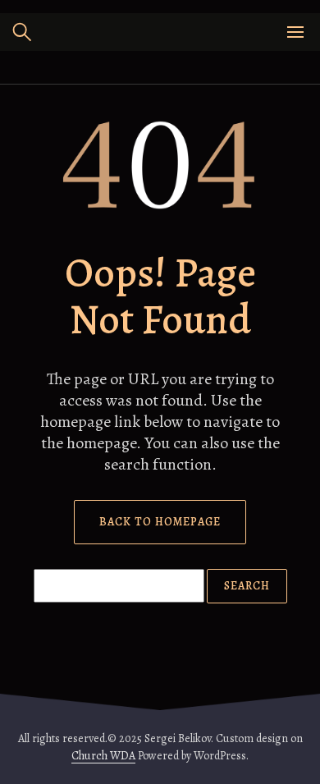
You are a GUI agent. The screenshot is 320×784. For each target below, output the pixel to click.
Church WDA (103, 755)
